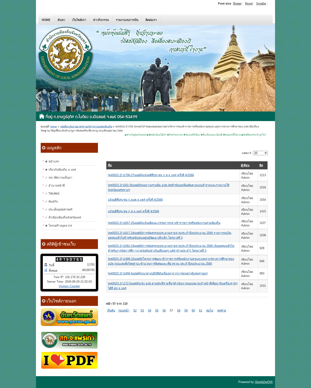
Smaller (261, 3)
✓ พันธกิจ (51, 201)
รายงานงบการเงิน (127, 20)
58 (178, 310)
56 (164, 310)
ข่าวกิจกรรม (101, 20)
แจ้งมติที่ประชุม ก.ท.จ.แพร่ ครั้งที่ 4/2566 (133, 211)
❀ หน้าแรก (52, 161)
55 (156, 310)
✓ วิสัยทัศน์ (52, 193)
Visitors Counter (69, 286)
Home (46, 20)
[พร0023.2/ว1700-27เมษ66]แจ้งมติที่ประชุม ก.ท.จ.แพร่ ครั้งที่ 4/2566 (151, 175)
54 (149, 310)
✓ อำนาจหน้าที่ (55, 185)
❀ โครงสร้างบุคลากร (58, 225)
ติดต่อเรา (151, 20)
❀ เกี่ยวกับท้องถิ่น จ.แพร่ (60, 169)
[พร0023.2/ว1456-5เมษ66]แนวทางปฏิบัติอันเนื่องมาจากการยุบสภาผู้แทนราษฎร (158, 273)
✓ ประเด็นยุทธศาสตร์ (58, 209)
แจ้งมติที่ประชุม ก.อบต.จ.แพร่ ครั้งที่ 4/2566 (135, 199)
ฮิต (261, 165)
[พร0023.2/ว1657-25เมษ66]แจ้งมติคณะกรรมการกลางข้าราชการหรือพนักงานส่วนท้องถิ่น (164, 223)
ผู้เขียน (245, 165)
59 (186, 310)
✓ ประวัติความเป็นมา (58, 177)
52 (135, 310)
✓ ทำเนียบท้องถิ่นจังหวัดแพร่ (63, 217)
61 (200, 310)
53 (142, 310)
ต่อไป (209, 310)
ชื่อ (110, 165)
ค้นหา (61, 20)
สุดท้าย (221, 310)
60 (193, 310)
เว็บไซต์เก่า (79, 20)
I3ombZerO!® (264, 382)
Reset (249, 3)
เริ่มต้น (111, 310)
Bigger (237, 3)
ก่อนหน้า (123, 310)
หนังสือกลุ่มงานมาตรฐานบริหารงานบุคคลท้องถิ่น (86, 126)
